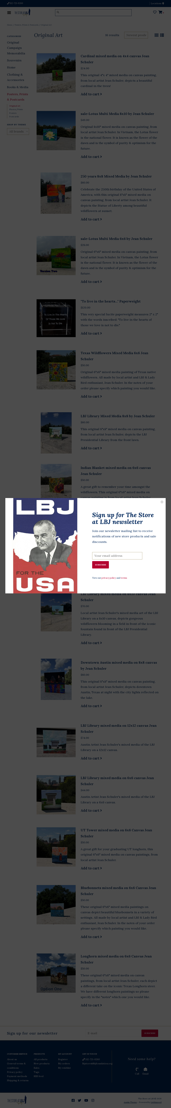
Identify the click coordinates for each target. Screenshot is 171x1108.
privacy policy (109, 578)
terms (124, 578)
